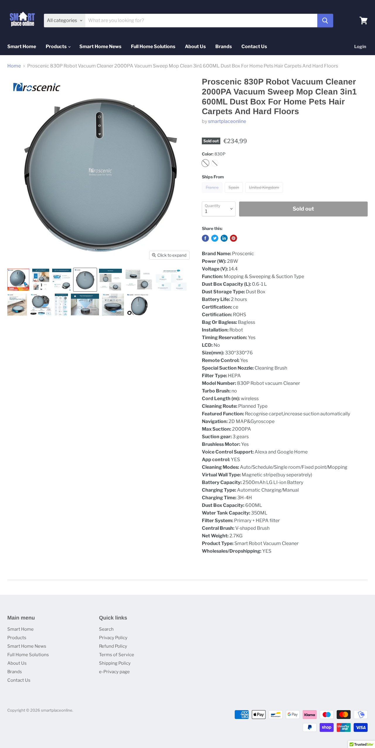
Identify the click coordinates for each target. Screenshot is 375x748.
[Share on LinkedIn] (224, 238)
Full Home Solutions (153, 46)
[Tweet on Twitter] (214, 238)
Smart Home (21, 46)
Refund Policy (113, 646)
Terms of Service (116, 654)
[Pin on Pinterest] (233, 238)
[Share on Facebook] (205, 238)
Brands (223, 46)
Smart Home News (100, 46)
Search (106, 629)
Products (56, 46)
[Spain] (234, 194)
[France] (213, 194)
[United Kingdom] (264, 194)
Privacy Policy (113, 637)
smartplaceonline (227, 121)
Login (360, 46)
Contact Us (254, 46)
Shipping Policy (115, 663)
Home (14, 66)
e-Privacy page (114, 671)
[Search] (325, 20)
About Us (195, 46)
